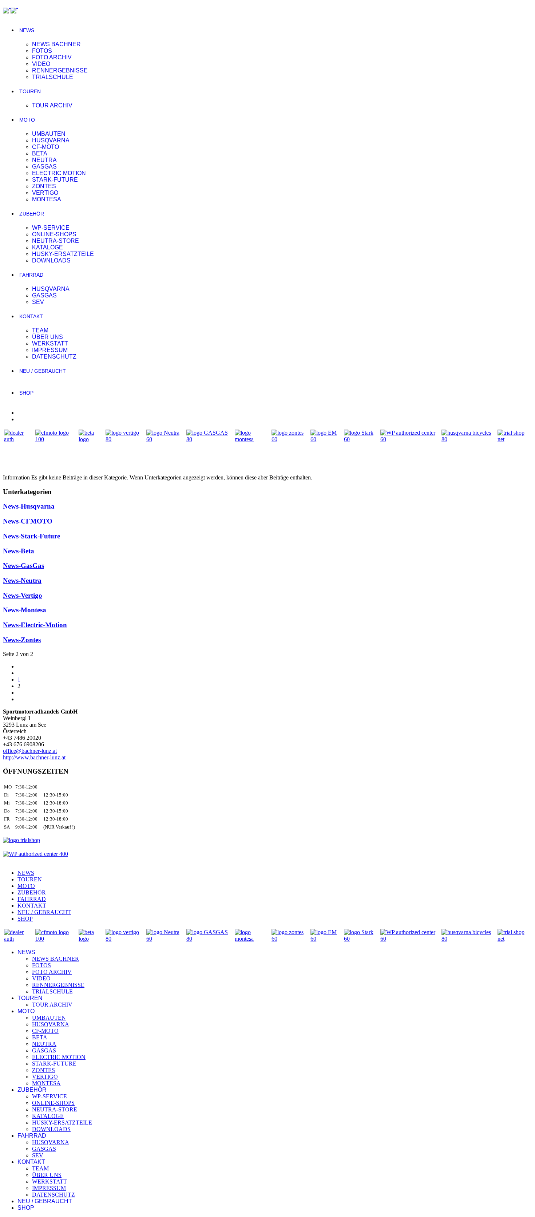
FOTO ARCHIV (52, 57)
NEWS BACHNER (56, 44)
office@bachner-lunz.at (30, 751)
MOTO (27, 120)
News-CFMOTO (27, 521)
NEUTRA (44, 160)
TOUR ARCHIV (52, 105)
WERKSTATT (50, 343)
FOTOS (42, 51)
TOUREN (30, 91)
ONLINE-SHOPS (54, 234)
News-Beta (18, 551)
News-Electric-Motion (35, 625)
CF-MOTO (45, 147)
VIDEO (41, 64)
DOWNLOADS (51, 260)
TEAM (40, 330)
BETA (39, 153)
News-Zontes (22, 640)
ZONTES (44, 186)
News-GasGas (23, 565)
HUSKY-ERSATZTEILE (63, 254)
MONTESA (46, 199)
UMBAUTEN (49, 134)
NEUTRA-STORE (55, 241)
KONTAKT (31, 316)
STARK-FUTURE (55, 180)
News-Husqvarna (29, 506)
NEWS (26, 30)
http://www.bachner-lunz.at (34, 757)
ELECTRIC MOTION (59, 173)
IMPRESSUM (50, 350)
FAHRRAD (31, 275)
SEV (38, 302)
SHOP (26, 393)
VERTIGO (45, 193)
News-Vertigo (22, 595)
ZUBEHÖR (31, 214)
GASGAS (44, 166)
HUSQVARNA (51, 140)
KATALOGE (47, 247)
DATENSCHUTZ (54, 356)
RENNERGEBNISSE (60, 70)
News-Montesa (24, 610)
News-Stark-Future (31, 536)
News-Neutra (22, 580)
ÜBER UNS (47, 337)
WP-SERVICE (51, 228)
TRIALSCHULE (52, 77)
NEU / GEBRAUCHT (42, 371)
